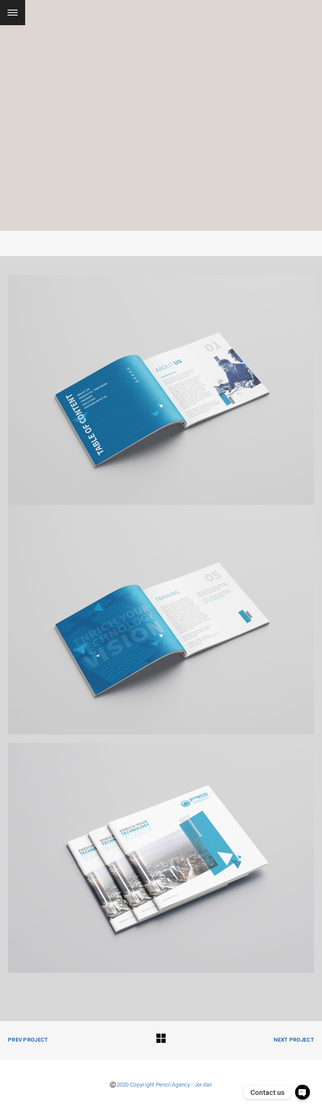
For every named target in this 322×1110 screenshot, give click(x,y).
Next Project (294, 1040)
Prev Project (28, 1040)
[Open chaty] (302, 1092)
